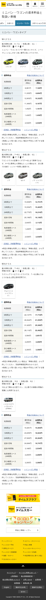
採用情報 (17, 583)
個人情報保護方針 (27, 576)
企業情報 (38, 579)
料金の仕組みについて (35, 75)
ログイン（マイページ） (33, 541)
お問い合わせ (27, 579)
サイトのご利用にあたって (27, 572)
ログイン (35, 6)
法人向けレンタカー (10, 559)
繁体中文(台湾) (21, 587)
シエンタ (9, 66)
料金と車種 (28, 545)
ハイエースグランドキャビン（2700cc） (8, 406)
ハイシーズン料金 (31, 129)
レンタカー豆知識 (30, 552)
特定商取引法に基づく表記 (33, 555)
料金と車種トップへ (23, 530)
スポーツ (10, 23)
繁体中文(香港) (37, 587)
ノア (8, 180)
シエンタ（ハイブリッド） (37, 67)
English (6, 587)
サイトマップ (11, 572)
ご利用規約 (14, 576)
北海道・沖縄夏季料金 (12, 129)
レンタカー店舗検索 (10, 552)
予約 (27, 6)
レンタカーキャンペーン (33, 548)
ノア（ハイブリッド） (37, 181)
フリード (23, 66)
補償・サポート (8, 555)
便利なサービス (8, 548)
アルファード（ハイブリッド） (8, 293)
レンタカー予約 (8, 545)
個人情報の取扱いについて (11, 579)
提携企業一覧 (27, 583)
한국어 (23, 592)
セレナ (23, 180)
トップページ (7, 541)
